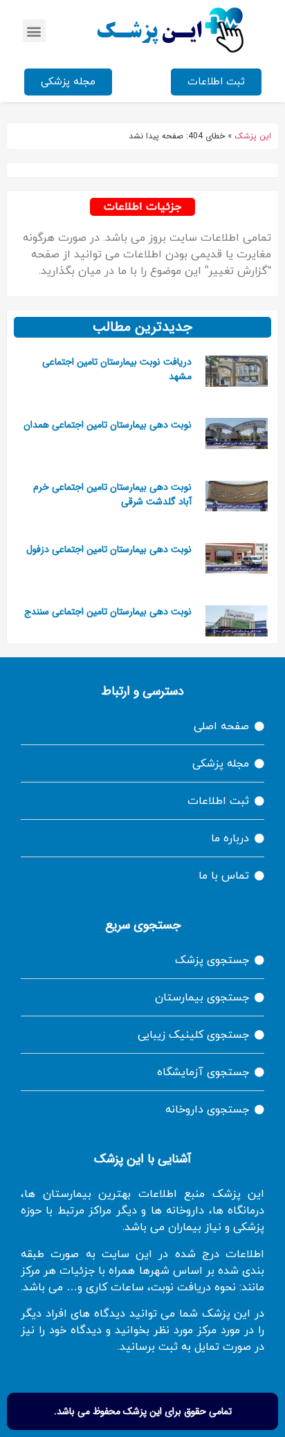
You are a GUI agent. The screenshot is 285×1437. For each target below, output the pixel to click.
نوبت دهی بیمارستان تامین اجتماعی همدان (108, 424)
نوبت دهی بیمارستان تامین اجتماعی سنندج (108, 611)
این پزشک (253, 136)
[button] (34, 30)
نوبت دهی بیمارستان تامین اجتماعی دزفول (109, 549)
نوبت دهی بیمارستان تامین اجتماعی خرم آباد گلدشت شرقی (112, 494)
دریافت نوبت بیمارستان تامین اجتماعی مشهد (117, 369)
